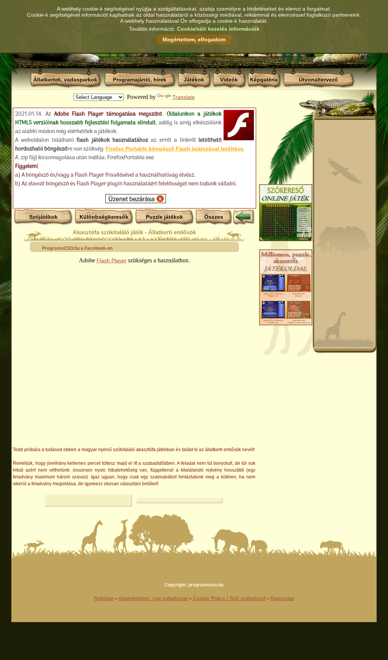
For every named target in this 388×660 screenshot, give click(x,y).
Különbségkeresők (104, 217)
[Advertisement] (344, 233)
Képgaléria (264, 80)
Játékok (194, 80)
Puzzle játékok (164, 217)
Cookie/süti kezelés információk (218, 29)
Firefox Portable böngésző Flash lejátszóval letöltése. (175, 149)
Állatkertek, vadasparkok (65, 80)
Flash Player (112, 260)
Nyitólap (103, 598)
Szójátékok (43, 217)
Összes (213, 217)
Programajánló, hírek (139, 80)
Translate (183, 97)
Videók (229, 80)
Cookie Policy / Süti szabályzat (229, 598)
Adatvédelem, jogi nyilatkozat (153, 598)
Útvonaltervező (318, 80)
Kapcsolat (282, 598)
